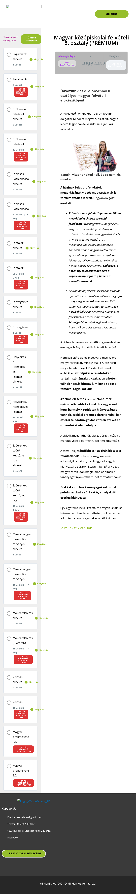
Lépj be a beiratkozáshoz (116, 65)
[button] (68, 14)
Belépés (111, 13)
